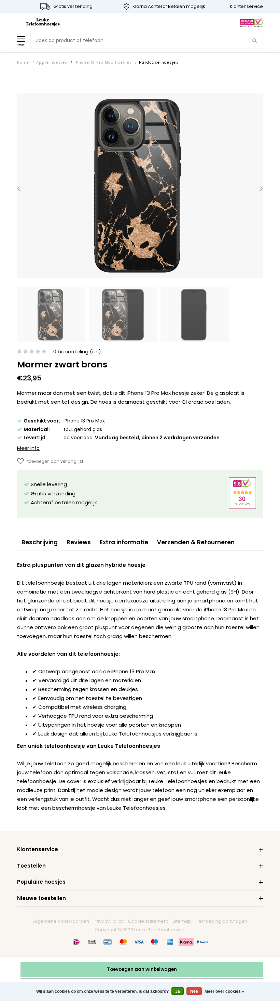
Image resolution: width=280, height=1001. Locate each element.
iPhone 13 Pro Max (84, 420)
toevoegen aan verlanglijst (55, 461)
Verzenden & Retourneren (196, 542)
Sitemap (181, 921)
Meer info (28, 448)
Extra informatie (124, 542)
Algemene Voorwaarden (61, 921)
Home (23, 62)
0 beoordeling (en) (77, 352)
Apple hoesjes (52, 62)
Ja (177, 991)
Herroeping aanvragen (221, 921)
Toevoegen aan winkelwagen (142, 969)
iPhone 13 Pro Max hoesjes (103, 62)
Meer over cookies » (224, 991)
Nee (194, 991)
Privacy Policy (109, 921)
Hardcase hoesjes (159, 62)
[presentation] (18, 189)
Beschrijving (40, 542)
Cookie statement (148, 921)
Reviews (79, 542)
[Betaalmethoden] (76, 941)
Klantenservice (246, 6)
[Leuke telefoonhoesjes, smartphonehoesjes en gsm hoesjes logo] (42, 22)
